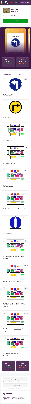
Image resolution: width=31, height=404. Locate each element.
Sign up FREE (25, 2)
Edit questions (16, 379)
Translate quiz (16, 385)
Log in (16, 2)
